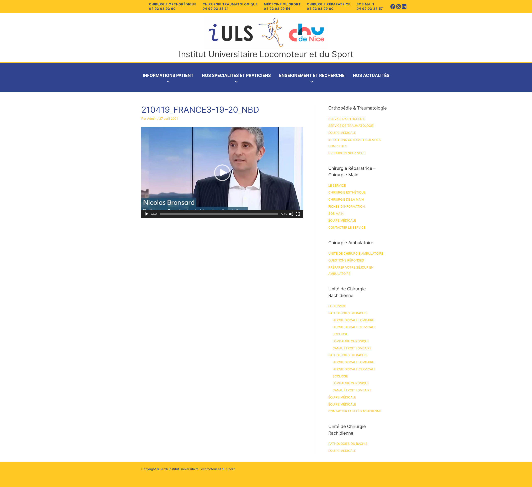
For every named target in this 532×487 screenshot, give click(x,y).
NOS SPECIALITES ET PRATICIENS (236, 75)
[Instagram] (398, 6)
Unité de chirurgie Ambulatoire (355, 253)
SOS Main (336, 214)
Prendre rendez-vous (347, 153)
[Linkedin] (404, 6)
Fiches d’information (346, 206)
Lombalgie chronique (350, 341)
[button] (222, 172)
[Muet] (291, 214)
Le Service (337, 185)
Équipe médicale (342, 133)
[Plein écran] (298, 214)
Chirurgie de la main (346, 199)
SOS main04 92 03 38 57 (370, 6)
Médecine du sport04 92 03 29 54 (282, 6)
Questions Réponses (346, 260)
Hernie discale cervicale (354, 327)
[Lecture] (147, 214)
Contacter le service (347, 227)
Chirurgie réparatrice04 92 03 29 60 (328, 6)
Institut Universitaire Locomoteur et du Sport (266, 54)
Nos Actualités (371, 75)
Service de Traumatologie (351, 126)
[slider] (219, 214)
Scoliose (340, 334)
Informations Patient (168, 75)
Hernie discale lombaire (353, 320)
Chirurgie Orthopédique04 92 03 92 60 (172, 6)
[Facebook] (392, 6)
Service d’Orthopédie (346, 119)
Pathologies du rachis (347, 313)
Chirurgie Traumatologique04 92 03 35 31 (230, 6)
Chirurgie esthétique (347, 192)
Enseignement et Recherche (312, 75)
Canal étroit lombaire (351, 348)
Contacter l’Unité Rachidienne (354, 411)
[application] (222, 172)
